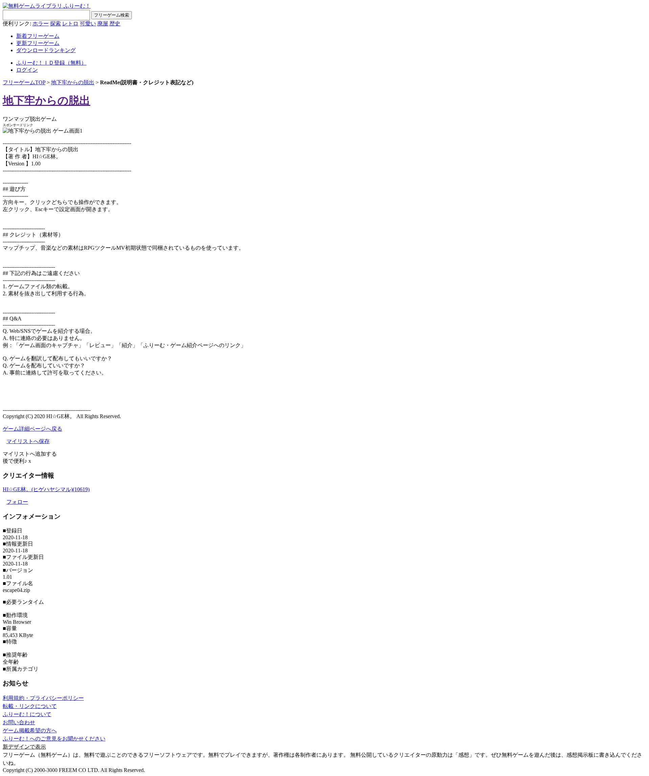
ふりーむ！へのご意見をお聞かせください (54, 738)
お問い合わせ (19, 722)
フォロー (17, 502)
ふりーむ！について (27, 714)
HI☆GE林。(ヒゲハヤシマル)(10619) (46, 489)
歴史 (115, 23)
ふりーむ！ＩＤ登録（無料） (51, 63)
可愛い (88, 23)
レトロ (70, 23)
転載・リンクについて (30, 706)
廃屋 (102, 23)
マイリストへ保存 (28, 441)
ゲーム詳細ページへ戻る (32, 429)
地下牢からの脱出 (72, 82)
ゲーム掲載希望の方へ (30, 730)
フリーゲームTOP (24, 82)
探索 (55, 23)
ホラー (40, 23)
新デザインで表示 (24, 747)
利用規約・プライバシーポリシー (43, 698)
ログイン (27, 70)
